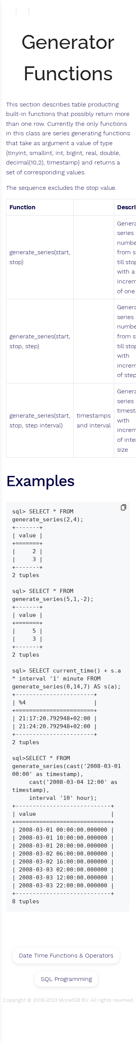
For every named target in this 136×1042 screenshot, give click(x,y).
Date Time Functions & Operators (66, 955)
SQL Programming (66, 979)
